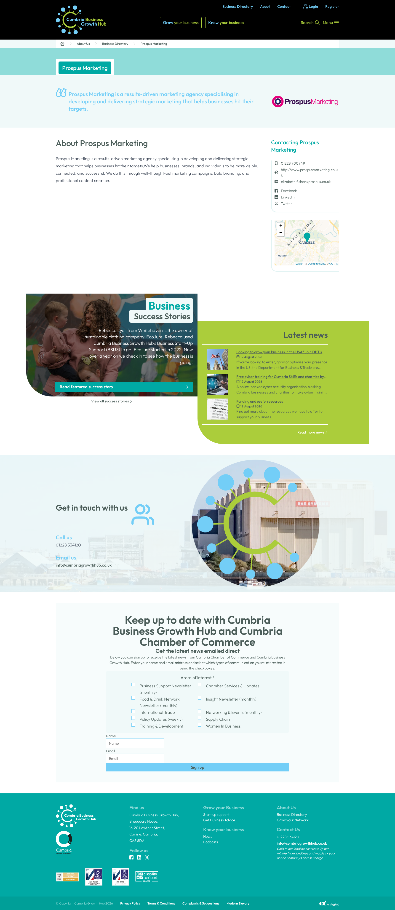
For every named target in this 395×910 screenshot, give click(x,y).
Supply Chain (218, 719)
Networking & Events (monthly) (234, 712)
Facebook (289, 190)
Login (313, 6)
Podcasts (210, 842)
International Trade (157, 712)
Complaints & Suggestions (200, 903)
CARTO (333, 263)
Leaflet (299, 263)
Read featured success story (86, 386)
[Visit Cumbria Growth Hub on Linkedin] (139, 858)
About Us (83, 44)
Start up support (216, 814)
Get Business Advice (219, 820)
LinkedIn (288, 197)
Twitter (286, 203)
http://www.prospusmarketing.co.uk (309, 172)
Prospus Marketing (154, 44)
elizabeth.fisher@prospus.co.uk (306, 181)
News (207, 836)
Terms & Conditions (161, 903)
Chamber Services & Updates (232, 685)
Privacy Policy (130, 903)
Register (332, 6)
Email (110, 751)
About (265, 6)
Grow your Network (293, 820)
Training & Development (161, 726)
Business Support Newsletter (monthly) (165, 689)
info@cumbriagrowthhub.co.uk (302, 843)
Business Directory (237, 6)
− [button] (280, 233)
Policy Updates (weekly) (161, 719)
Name (111, 735)
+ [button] (280, 226)
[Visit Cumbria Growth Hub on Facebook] (131, 858)
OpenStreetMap (316, 263)
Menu (328, 22)
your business (181, 22)
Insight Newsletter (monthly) (231, 699)
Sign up (197, 767)
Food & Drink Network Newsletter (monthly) (160, 702)
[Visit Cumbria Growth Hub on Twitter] (147, 858)
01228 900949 (293, 163)
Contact (284, 6)
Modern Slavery (238, 903)
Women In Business (223, 726)
